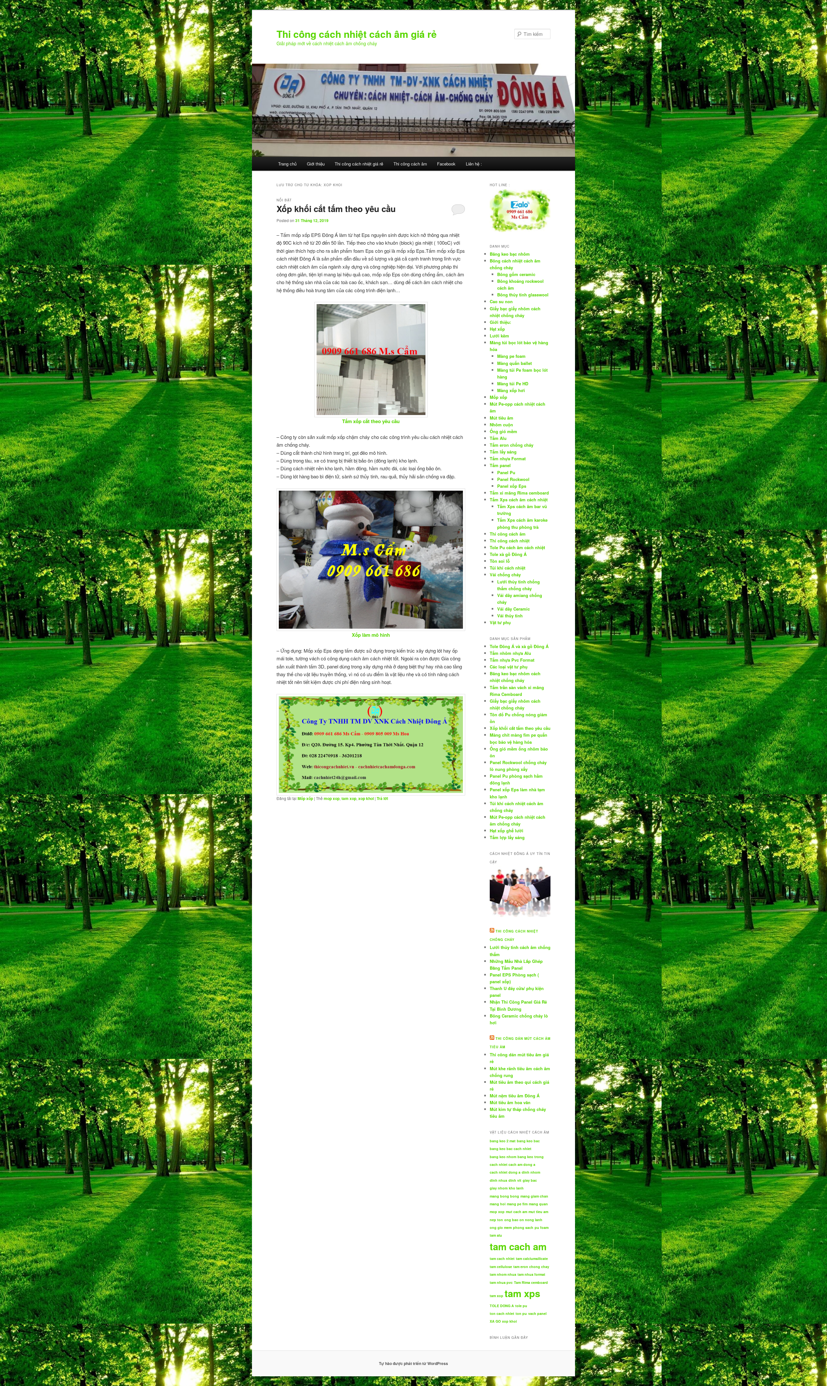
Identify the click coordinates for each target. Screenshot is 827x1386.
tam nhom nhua (503, 1274)
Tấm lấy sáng (503, 452)
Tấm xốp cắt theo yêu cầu (371, 421)
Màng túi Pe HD (512, 383)
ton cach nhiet (502, 1313)
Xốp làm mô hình (371, 634)
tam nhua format (531, 1274)
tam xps (522, 1293)
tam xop (348, 798)
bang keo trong (531, 1156)
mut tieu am (538, 1211)
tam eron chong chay (531, 1266)
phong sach (523, 1227)
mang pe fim (517, 1203)
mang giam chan (534, 1196)
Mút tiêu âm (501, 418)
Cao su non (501, 301)
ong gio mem (501, 1227)
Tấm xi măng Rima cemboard (519, 493)
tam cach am (518, 1246)
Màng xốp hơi (511, 390)
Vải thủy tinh (510, 616)
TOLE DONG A (502, 1305)
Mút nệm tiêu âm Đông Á (514, 1096)
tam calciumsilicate (532, 1258)
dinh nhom (531, 1172)
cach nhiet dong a (505, 1172)
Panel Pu (506, 472)
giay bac (530, 1180)
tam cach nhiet (502, 1258)
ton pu (521, 1313)
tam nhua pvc (501, 1282)
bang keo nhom (503, 1156)
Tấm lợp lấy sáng (507, 837)
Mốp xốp (305, 798)
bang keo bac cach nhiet (510, 1148)
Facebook (446, 164)
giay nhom (499, 1188)
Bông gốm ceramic (516, 274)
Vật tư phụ (500, 622)
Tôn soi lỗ (500, 561)
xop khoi (366, 798)
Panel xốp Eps (511, 486)
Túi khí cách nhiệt (507, 568)
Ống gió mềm (503, 431)
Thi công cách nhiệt (509, 541)
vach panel (537, 1313)
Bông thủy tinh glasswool (523, 295)
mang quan (538, 1203)
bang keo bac (528, 1140)
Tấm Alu (498, 438)
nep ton (496, 1219)
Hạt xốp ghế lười (506, 830)
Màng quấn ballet (514, 363)
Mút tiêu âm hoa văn (510, 1102)
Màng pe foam (511, 356)
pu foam (542, 1227)
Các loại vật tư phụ (509, 667)
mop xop (332, 798)
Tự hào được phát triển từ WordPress (413, 1363)
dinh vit (514, 1180)
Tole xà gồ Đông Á (508, 554)
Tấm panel (500, 465)
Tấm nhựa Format (508, 458)
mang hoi (498, 1203)
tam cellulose (501, 1266)
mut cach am (516, 1211)
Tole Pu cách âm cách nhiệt (517, 547)
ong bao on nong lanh (523, 1219)
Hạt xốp (497, 329)
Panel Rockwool (513, 479)
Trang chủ (287, 164)
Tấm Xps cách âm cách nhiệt (519, 499)
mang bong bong (504, 1196)
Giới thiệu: (500, 322)
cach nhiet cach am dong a (512, 1164)
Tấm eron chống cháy (511, 445)
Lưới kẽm (499, 336)
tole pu (521, 1305)
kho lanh (516, 1188)
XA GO (495, 1321)
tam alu (496, 1235)
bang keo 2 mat (503, 1140)
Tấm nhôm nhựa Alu (510, 653)
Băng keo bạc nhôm (510, 254)
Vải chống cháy (505, 574)
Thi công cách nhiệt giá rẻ (359, 164)
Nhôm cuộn (501, 424)
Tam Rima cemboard (531, 1282)
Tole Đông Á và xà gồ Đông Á (519, 646)
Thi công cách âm (410, 164)
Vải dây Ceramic (513, 609)
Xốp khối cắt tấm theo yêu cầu (336, 209)
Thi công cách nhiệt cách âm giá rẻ (357, 34)
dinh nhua (498, 1180)
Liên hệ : (474, 164)
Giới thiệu (316, 164)
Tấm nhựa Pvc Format (512, 660)
